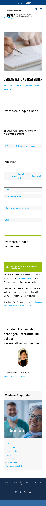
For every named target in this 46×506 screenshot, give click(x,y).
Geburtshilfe (11, 451)
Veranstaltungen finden (14, 85)
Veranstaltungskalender (16, 466)
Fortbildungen (11, 176)
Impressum (37, 482)
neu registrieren (25, 278)
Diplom (9, 443)
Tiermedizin (11, 455)
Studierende (10, 219)
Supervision (36, 146)
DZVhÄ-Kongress (12, 189)
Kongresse (10, 447)
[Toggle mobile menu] (41, 9)
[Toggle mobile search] (36, 9)
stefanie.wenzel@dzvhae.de (16, 376)
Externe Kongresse (13, 196)
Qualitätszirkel (38, 176)
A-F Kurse (9, 146)
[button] (5, 419)
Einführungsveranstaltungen (17, 208)
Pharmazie (11, 458)
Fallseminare (21, 146)
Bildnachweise (26, 485)
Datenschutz (29, 482)
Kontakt (17, 485)
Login (28, 2)
